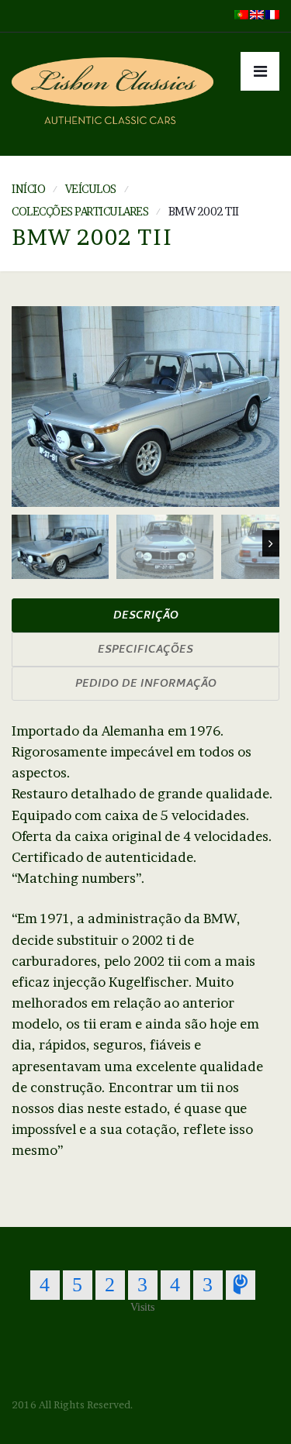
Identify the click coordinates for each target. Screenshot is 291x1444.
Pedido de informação (146, 685)
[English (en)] (257, 13)
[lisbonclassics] (112, 94)
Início (28, 188)
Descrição (145, 617)
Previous (20, 543)
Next (270, 543)
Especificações (145, 651)
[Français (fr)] (272, 13)
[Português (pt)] (241, 13)
